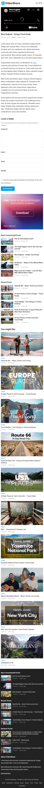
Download (22, 786)
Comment (4, 129)
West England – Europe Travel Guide (26, 255)
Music (22, 783)
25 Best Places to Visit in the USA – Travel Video (26, 319)
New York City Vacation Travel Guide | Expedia (17, 629)
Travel (13, 37)
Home (3, 783)
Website (3, 171)
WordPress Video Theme (24, 779)
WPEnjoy (36, 779)
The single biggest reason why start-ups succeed (28, 248)
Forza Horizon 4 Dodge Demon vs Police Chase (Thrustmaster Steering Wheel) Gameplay (27, 733)
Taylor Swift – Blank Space (20, 740)
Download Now (6, 773)
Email (3, 161)
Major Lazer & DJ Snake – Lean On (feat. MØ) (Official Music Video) (28, 272)
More (40, 783)
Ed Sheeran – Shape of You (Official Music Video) (28, 264)
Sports (27, 783)
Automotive (9, 783)
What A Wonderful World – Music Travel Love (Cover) (20, 596)
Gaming (16, 783)
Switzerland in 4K (7, 663)
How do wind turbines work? (23, 239)
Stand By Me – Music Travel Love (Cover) (28, 286)
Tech (31, 783)
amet (34, 63)
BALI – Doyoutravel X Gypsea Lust (13, 529)
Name (3, 152)
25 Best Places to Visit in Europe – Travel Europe (28, 295)
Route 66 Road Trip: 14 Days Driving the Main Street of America (28, 311)
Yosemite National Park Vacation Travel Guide (17, 563)
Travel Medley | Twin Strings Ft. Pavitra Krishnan (27, 303)
